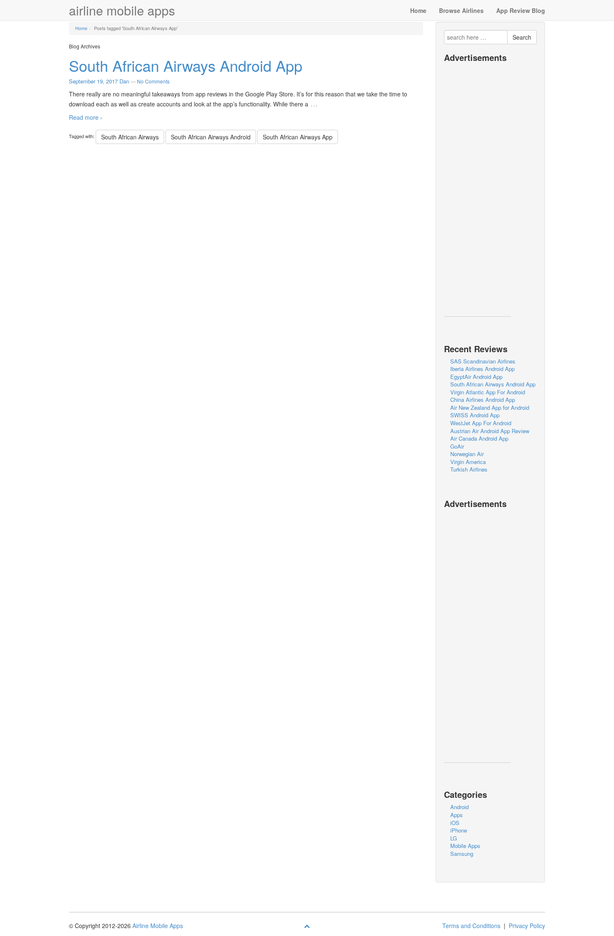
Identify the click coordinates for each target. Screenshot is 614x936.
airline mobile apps (122, 10)
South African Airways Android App (185, 65)
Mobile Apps (465, 846)
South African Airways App (297, 137)
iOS (454, 823)
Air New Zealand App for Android (489, 407)
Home (418, 10)
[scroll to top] (307, 925)
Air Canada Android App (479, 438)
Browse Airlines (461, 10)
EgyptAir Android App (476, 377)
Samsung (461, 854)
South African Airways (130, 137)
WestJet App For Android (480, 423)
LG (453, 838)
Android (459, 807)
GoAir (457, 446)
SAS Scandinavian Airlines (482, 361)
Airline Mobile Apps (157, 925)
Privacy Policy (527, 925)
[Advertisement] (477, 191)
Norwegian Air (467, 454)
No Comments (153, 81)
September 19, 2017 (93, 81)
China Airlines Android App (482, 400)
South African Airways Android (211, 137)
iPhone (458, 830)
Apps (456, 815)
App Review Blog (520, 10)
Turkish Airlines (468, 469)
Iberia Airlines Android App (482, 369)
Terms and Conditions (471, 925)
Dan (124, 81)
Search (522, 37)
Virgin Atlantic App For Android (487, 392)
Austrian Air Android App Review (489, 431)
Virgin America (468, 462)
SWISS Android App (475, 415)
